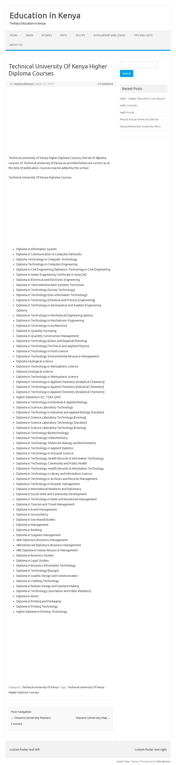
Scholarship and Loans (109, 35)
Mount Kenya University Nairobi (139, 119)
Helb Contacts (129, 105)
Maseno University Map (93, 718)
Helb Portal (127, 112)
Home (13, 35)
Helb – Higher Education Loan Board (142, 98)
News (29, 35)
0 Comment (105, 84)
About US (16, 44)
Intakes (47, 35)
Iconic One (123, 761)
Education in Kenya (45, 15)
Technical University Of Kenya (40, 687)
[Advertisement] (61, 121)
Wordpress (163, 761)
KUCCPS (80, 35)
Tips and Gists (143, 35)
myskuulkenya (23, 84)
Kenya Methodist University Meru (140, 126)
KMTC (63, 35)
